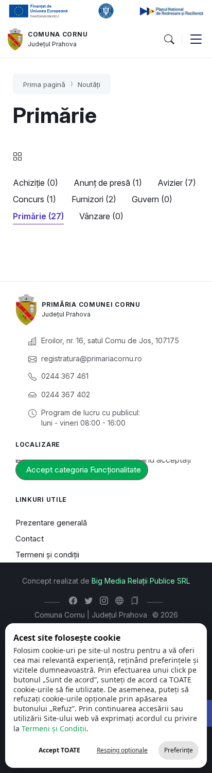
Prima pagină (44, 84)
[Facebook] (75, 600)
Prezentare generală (51, 523)
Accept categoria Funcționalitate (83, 470)
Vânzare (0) (101, 216)
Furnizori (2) (94, 199)
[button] (169, 39)
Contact (29, 538)
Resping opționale (122, 750)
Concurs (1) (34, 199)
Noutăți (89, 84)
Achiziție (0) (35, 183)
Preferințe (178, 750)
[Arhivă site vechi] (137, 600)
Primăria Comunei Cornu (91, 304)
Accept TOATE (59, 750)
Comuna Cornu (57, 34)
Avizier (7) (176, 183)
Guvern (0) (152, 199)
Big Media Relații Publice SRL (141, 580)
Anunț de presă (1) (108, 183)
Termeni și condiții (47, 554)
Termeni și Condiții (54, 728)
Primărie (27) (38, 216)
